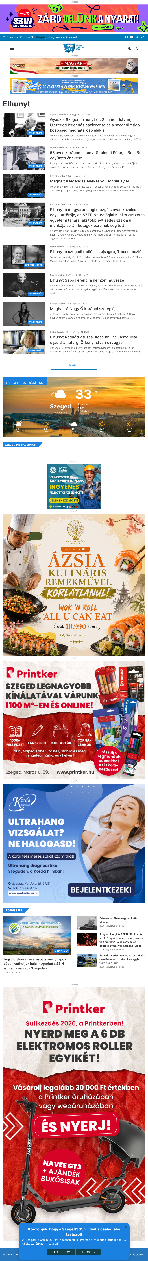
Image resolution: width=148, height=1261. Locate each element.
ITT (46, 1243)
